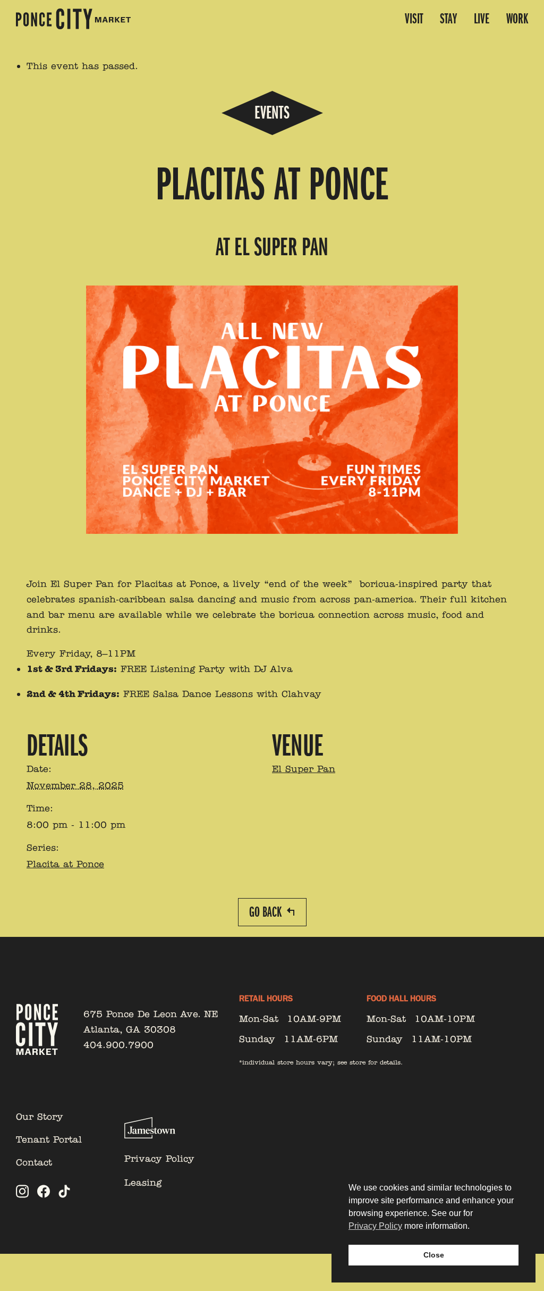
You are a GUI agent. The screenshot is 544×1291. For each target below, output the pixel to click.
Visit (414, 19)
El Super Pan (303, 769)
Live (481, 19)
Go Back (265, 912)
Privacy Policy (159, 1158)
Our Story (39, 1116)
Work (517, 19)
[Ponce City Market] (73, 19)
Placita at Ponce (65, 864)
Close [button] (433, 1255)
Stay (448, 19)
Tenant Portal (49, 1139)
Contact (34, 1162)
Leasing (143, 1182)
